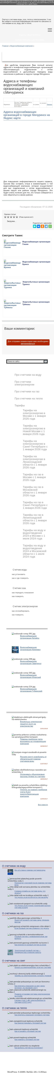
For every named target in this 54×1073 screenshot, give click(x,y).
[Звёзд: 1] (5, 217)
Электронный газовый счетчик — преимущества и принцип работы (28, 951)
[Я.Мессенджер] (34, 226)
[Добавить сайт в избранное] (37, 29)
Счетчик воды (20, 570)
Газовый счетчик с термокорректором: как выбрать (31, 938)
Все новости (43, 805)
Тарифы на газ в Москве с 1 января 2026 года (34, 477)
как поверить (18, 596)
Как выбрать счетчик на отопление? (29, 1048)
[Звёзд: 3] (11, 217)
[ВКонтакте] (38, 226)
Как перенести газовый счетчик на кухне (30, 945)
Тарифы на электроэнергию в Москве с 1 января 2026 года (34, 414)
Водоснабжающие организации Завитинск (30, 662)
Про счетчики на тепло (29, 398)
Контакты (31, 1063)
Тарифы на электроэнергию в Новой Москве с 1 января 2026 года (34, 429)
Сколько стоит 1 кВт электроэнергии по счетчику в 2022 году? (30, 1001)
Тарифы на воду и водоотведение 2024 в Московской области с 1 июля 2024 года (34, 551)
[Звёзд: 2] (8, 217)
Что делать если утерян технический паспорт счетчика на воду (33, 907)
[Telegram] (46, 226)
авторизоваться (28, 343)
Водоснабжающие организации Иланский (30, 676)
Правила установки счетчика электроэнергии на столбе (32, 995)
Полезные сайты (43, 1065)
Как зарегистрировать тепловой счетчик (30, 1023)
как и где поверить (20, 578)
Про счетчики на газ (27, 391)
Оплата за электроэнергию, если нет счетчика (33, 967)
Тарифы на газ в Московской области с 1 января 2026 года (35, 491)
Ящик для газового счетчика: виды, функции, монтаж (32, 921)
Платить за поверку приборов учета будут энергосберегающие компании (33, 792)
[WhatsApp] (50, 226)
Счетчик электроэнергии (25, 606)
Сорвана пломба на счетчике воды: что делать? (30, 892)
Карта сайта (45, 1063)
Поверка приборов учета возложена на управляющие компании (33, 741)
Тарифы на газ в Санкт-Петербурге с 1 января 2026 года (35, 505)
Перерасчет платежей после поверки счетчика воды (33, 884)
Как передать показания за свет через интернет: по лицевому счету (30, 987)
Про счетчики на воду (28, 374)
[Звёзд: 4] (14, 217)
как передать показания (23, 592)
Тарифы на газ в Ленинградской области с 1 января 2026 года (35, 519)
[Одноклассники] (42, 226)
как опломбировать (20, 611)
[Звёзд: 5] (17, 217)
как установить (18, 574)
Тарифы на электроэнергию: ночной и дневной (33, 976)
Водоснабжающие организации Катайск (29, 637)
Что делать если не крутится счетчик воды (31, 897)
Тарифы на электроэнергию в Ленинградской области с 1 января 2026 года (35, 462)
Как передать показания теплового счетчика (32, 1015)
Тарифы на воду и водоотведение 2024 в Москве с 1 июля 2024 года (34, 534)
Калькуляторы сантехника (29, 40)
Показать (49, 104)
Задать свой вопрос (30, 35)
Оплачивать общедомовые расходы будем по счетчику (32, 775)
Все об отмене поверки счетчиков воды (30, 870)
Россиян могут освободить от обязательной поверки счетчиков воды (33, 759)
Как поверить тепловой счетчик (27, 1040)
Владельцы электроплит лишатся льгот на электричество (31, 723)
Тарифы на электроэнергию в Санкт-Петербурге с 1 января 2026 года (35, 445)
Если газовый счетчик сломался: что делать (32, 928)
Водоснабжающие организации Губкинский (31, 690)
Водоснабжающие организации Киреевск (30, 648)
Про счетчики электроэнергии (24, 383)
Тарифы (20, 405)
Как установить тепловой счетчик (28, 1031)
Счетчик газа (19, 588)
